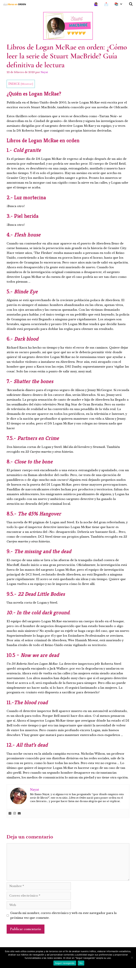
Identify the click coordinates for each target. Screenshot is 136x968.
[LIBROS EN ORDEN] (16, 4)
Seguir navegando (64, 963)
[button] (122, 4)
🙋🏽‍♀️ (96, 4)
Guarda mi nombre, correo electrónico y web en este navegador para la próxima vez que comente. (63, 915)
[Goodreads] (9, 813)
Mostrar (27, 83)
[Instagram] (14, 813)
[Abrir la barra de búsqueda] (131, 4)
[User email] (19, 813)
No (81, 963)
